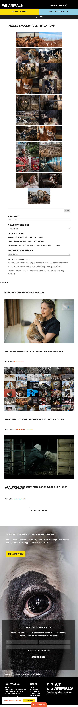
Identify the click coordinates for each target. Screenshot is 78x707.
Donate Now (19, 11)
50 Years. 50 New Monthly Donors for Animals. (25, 237)
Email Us (8, 688)
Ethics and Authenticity (34, 690)
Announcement (19, 362)
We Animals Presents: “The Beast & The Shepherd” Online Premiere (34, 245)
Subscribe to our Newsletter (15, 690)
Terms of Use (35, 695)
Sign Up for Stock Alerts (14, 691)
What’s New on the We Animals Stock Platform (26, 241)
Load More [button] (38, 510)
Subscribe (57, 5)
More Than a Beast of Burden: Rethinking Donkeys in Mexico (35, 267)
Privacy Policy (35, 693)
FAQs (32, 688)
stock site (29, 429)
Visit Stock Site (58, 11)
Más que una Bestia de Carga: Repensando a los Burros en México (38, 263)
